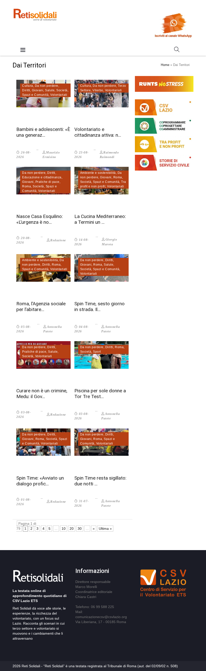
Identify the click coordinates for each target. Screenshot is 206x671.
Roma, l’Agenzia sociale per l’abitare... (41, 306)
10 (64, 529)
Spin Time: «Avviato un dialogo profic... (40, 481)
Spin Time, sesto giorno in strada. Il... (99, 306)
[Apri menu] (23, 50)
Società (62, 90)
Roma (26, 186)
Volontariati (58, 95)
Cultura (27, 86)
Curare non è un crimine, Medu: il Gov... (41, 393)
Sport (97, 351)
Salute (50, 90)
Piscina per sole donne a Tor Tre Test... (100, 393)
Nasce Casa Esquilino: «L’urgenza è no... (39, 219)
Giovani (37, 90)
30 (80, 529)
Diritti (26, 90)
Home (165, 65)
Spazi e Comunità (35, 95)
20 (72, 529)
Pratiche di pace (47, 182)
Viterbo (97, 90)
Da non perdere (46, 86)
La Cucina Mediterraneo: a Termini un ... (100, 219)
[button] (176, 50)
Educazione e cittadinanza (42, 177)
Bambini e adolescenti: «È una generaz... (43, 132)
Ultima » (105, 529)
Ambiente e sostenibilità (98, 173)
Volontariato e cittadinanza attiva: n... (97, 132)
